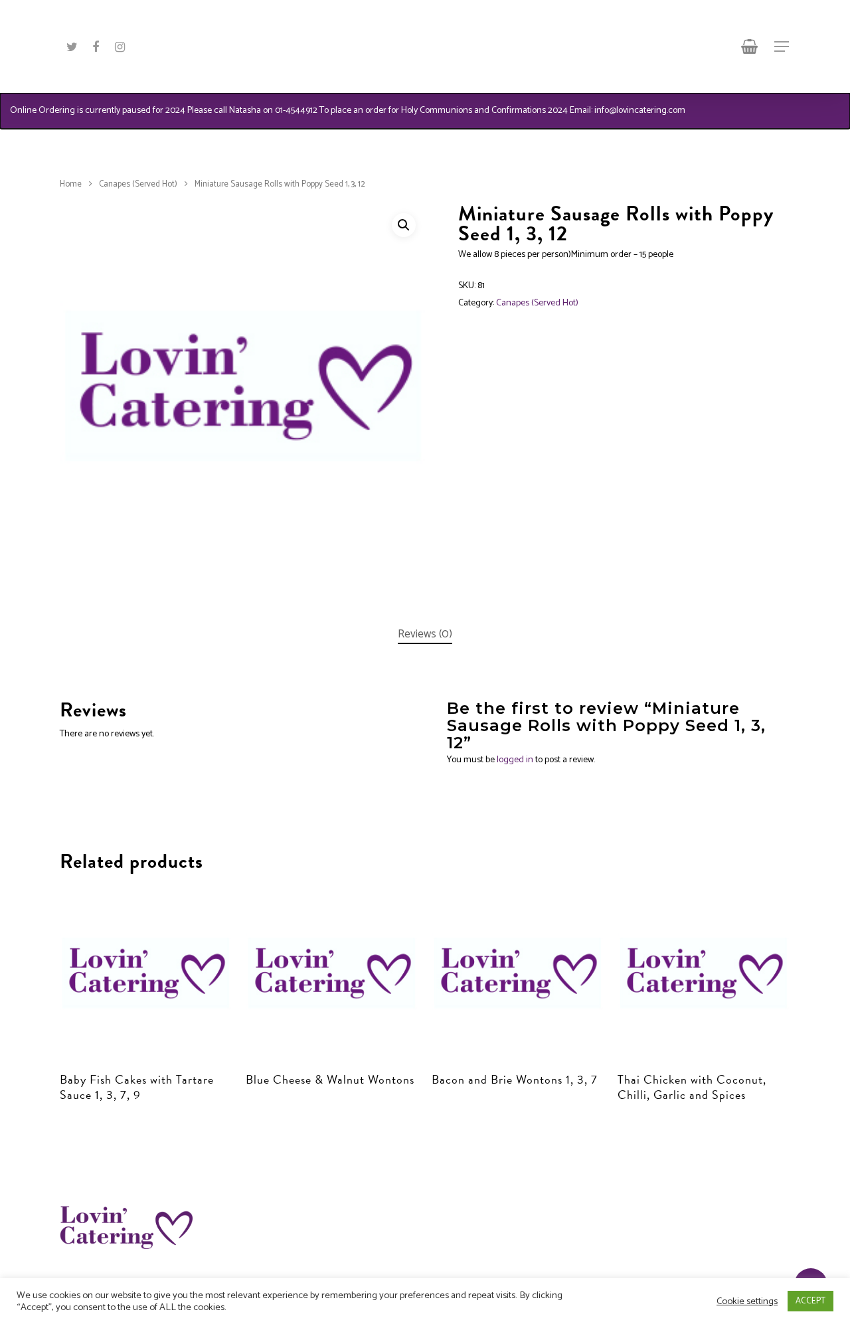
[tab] (425, 634)
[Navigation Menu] (782, 46)
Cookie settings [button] (747, 1301)
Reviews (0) (425, 634)
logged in (515, 760)
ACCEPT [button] (810, 1301)
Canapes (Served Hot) (138, 184)
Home (71, 184)
